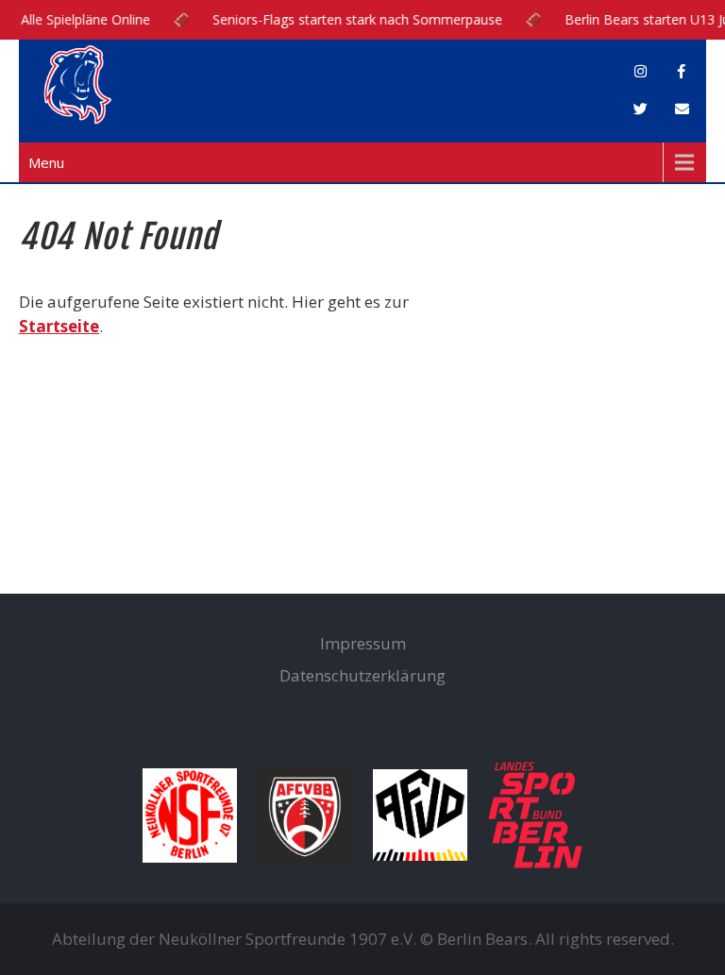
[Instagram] (640, 72)
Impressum (363, 643)
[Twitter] (640, 109)
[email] (681, 109)
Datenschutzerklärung (362, 675)
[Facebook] (681, 72)
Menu (46, 162)
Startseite (59, 326)
